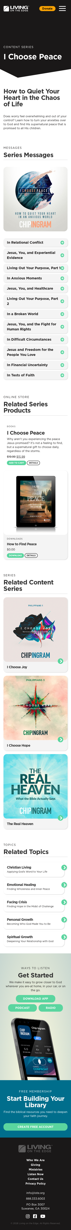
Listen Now (36, 1174)
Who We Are (35, 1160)
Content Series (18, 47)
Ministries (35, 1169)
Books (11, 426)
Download (15, 555)
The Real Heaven (20, 823)
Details (33, 462)
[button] (62, 8)
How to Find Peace (22, 544)
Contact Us (35, 1179)
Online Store (16, 397)
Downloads (15, 538)
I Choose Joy (17, 667)
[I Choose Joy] (35, 629)
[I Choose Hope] (35, 707)
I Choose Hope (18, 745)
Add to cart (16, 462)
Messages (12, 148)
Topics (9, 845)
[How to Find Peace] (35, 502)
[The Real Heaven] (35, 786)
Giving (35, 1165)
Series (9, 575)
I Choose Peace (26, 432)
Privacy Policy (36, 1183)
